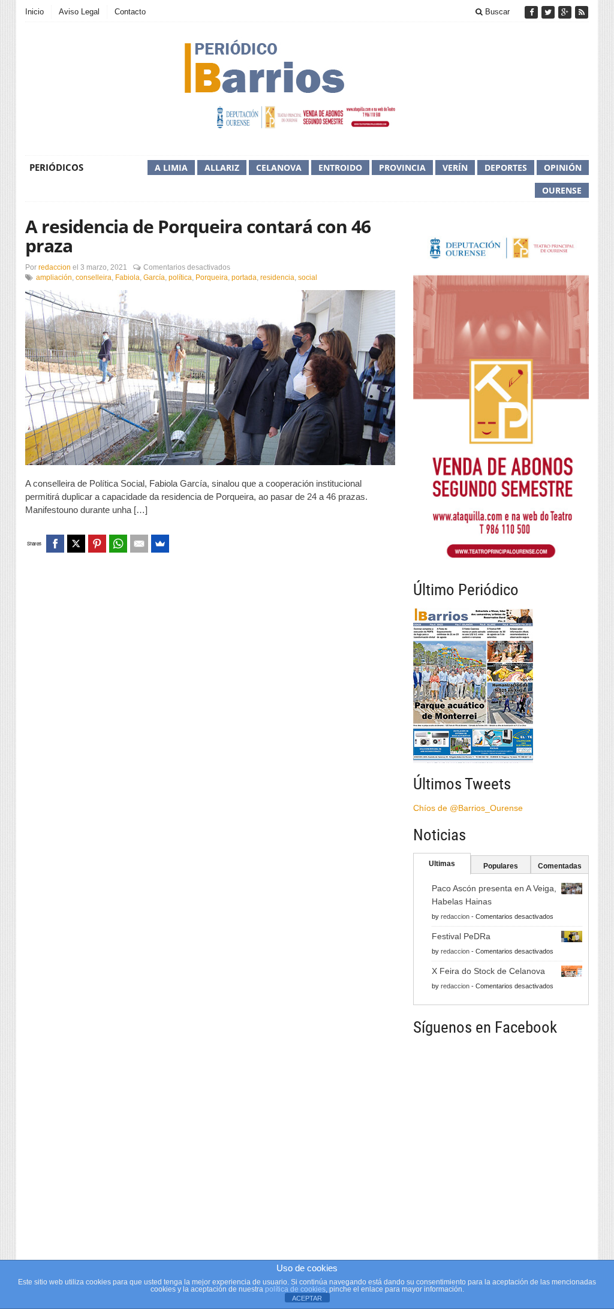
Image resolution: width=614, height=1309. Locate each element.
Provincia (402, 167)
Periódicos (56, 167)
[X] (76, 544)
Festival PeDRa (461, 936)
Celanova (279, 167)
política (180, 277)
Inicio (34, 11)
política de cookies (295, 1289)
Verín (455, 167)
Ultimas (442, 863)
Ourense (562, 190)
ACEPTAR (307, 1298)
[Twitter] (549, 12)
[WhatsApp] (118, 544)
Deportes (505, 167)
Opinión (563, 167)
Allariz (221, 167)
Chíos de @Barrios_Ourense (468, 808)
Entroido (340, 167)
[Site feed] (581, 12)
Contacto (130, 11)
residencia (277, 277)
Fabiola (127, 277)
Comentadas (560, 866)
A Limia (171, 167)
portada (244, 277)
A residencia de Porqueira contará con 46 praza (198, 236)
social (307, 277)
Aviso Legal (79, 11)
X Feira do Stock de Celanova (488, 971)
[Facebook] (532, 12)
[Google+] (566, 12)
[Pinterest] (97, 544)
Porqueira (211, 277)
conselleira (94, 277)
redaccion (54, 267)
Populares (500, 866)
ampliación (54, 277)
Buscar (496, 11)
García (154, 277)
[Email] (139, 544)
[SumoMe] (160, 544)
